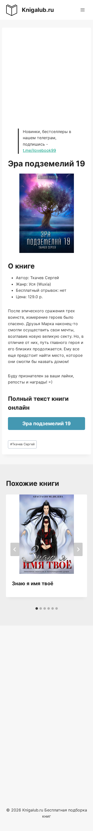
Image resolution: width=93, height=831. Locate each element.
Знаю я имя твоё (32, 583)
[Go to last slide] (14, 549)
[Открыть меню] (82, 10)
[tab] (36, 608)
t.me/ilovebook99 (39, 150)
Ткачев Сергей (22, 444)
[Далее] (78, 549)
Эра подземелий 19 (46, 424)
